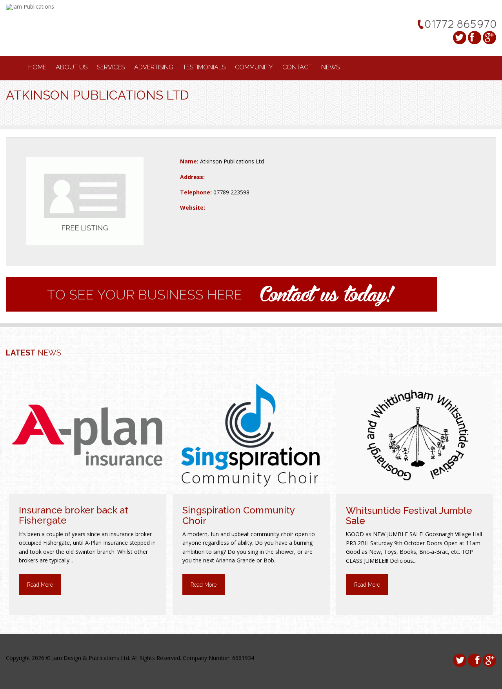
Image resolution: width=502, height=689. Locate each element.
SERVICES (111, 67)
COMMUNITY (254, 67)
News (330, 67)
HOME (37, 67)
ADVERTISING (153, 67)
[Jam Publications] (30, 6)
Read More (40, 585)
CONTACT (297, 67)
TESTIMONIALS (204, 67)
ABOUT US (71, 67)
